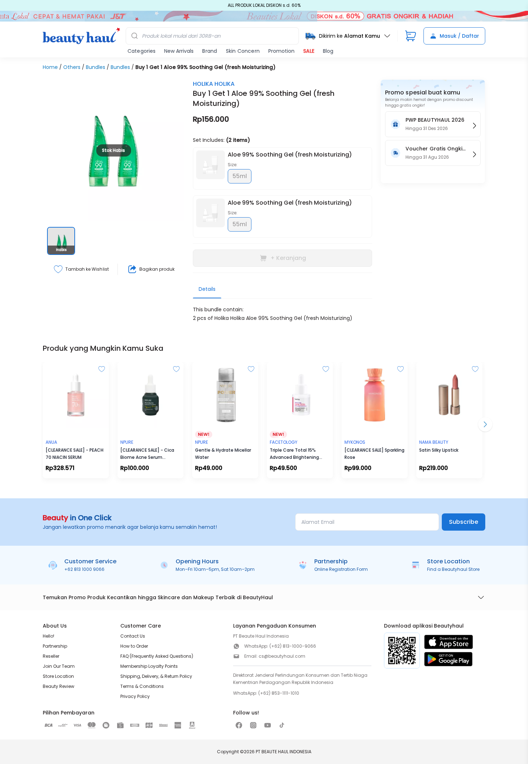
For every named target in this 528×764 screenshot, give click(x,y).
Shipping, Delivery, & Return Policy (156, 676)
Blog (328, 51)
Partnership (55, 646)
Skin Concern (243, 51)
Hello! (48, 636)
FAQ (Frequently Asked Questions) (156, 656)
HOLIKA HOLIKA (214, 84)
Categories (142, 51)
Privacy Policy (135, 696)
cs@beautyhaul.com (282, 656)
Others (71, 67)
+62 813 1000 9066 (84, 569)
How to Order (134, 646)
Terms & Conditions (142, 686)
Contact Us (132, 636)
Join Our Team (59, 666)
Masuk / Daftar (459, 35)
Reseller (51, 656)
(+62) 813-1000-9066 (292, 646)
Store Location (58, 676)
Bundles (95, 67)
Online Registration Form (341, 569)
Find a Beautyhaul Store (453, 569)
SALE (308, 51)
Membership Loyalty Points (149, 666)
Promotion (281, 51)
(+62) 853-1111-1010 (278, 693)
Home (50, 67)
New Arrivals (179, 51)
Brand (209, 51)
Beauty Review (58, 686)
